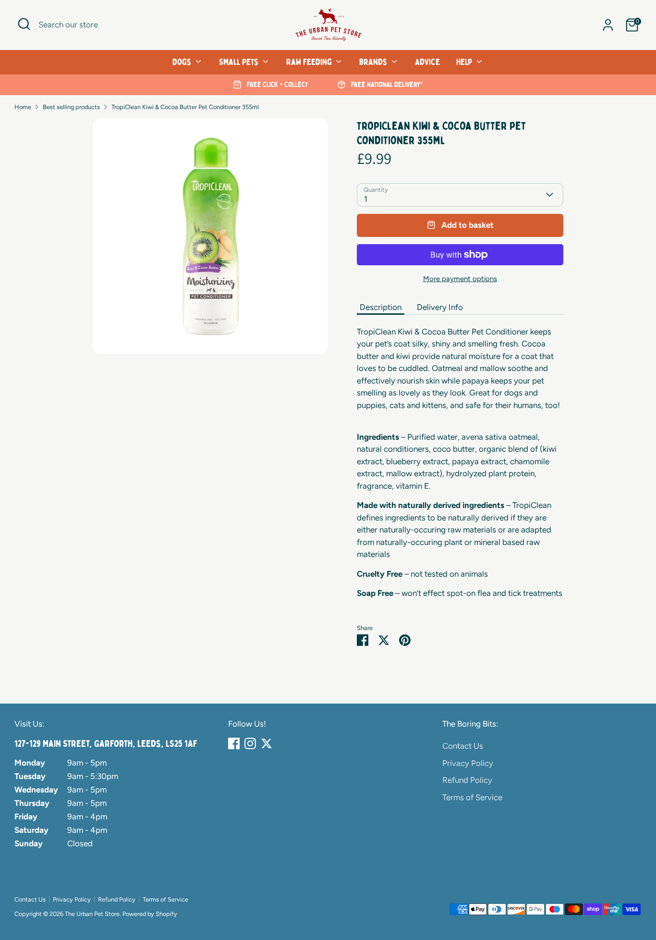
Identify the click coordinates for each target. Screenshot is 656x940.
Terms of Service (472, 797)
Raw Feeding (310, 62)
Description (380, 307)
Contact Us (462, 746)
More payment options (460, 278)
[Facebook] (234, 743)
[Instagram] (250, 743)
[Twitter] (266, 743)
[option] (271, 85)
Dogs (182, 62)
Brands (374, 62)
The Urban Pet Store (92, 913)
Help (465, 62)
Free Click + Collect (276, 84)
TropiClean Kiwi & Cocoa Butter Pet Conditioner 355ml (185, 107)
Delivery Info (440, 307)
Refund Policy (467, 780)
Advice (427, 62)
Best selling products (71, 107)
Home (22, 107)
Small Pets (239, 62)
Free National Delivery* (386, 84)
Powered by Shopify (149, 913)
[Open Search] (24, 24)
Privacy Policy (467, 763)
